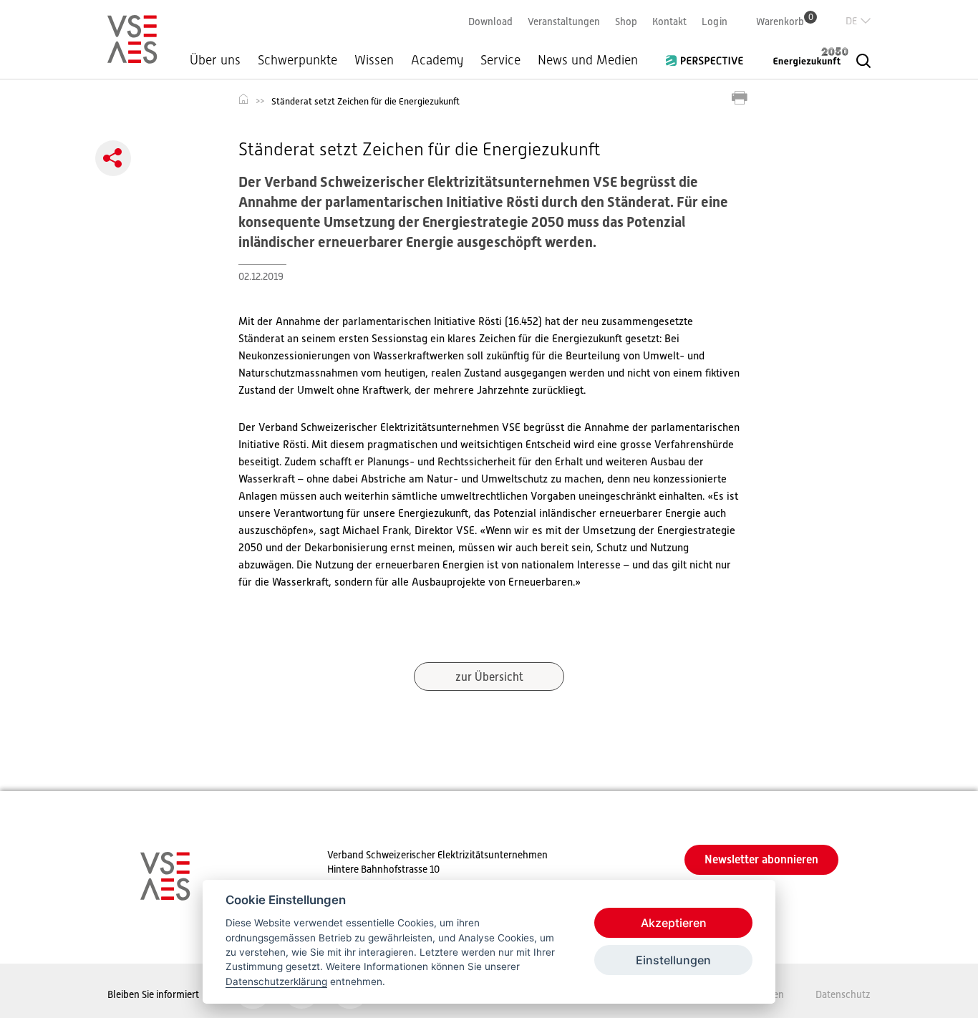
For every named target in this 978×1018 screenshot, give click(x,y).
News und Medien (588, 60)
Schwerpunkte (297, 60)
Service (500, 60)
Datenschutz (843, 994)
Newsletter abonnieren (761, 859)
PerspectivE (709, 55)
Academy (437, 60)
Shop (626, 21)
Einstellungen (673, 960)
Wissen (374, 60)
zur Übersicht (489, 677)
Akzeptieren (674, 923)
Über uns (215, 60)
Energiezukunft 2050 (802, 56)
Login (714, 21)
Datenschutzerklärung (276, 981)
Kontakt (669, 21)
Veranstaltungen (564, 21)
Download (490, 21)
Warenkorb (784, 21)
